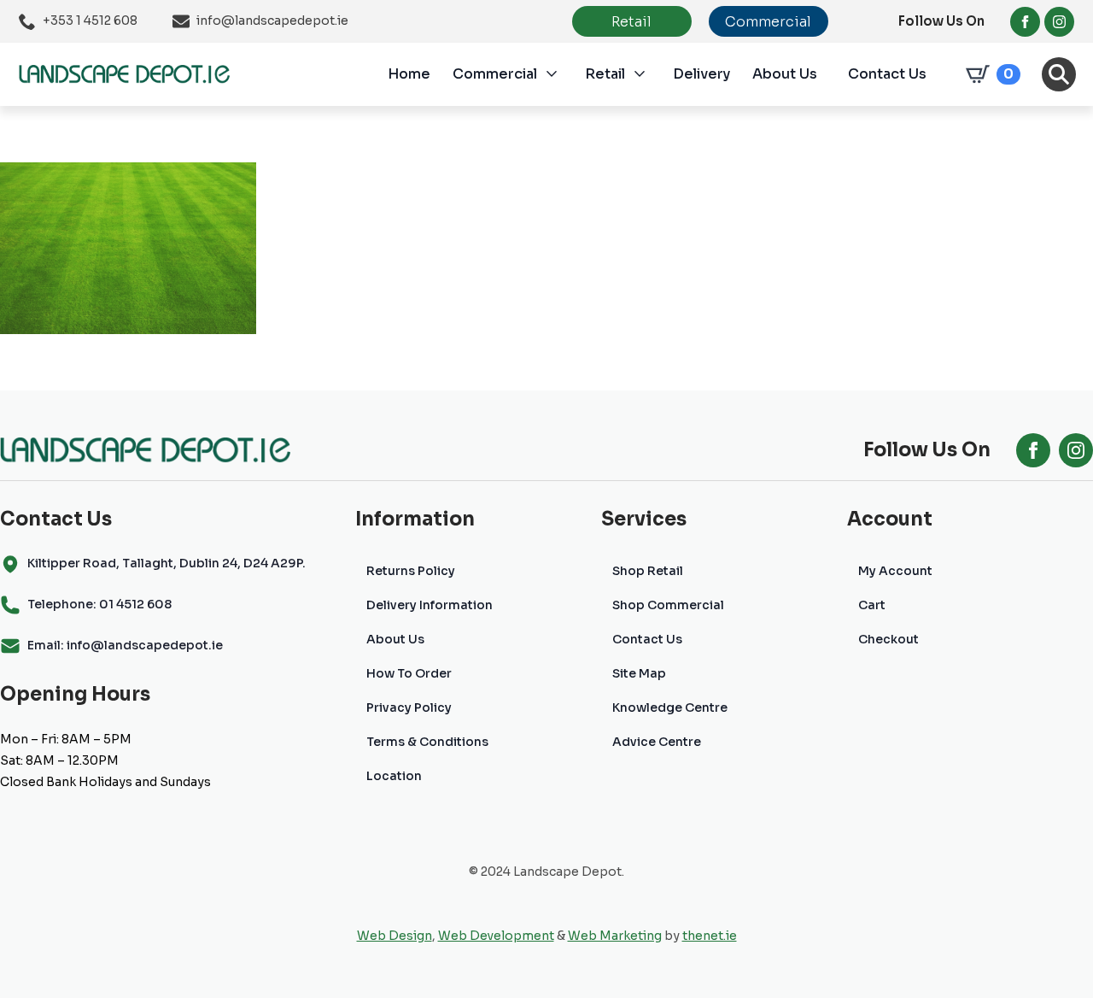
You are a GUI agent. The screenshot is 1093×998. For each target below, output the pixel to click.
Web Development (496, 935)
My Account (895, 570)
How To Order (409, 673)
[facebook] (1025, 22)
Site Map (639, 673)
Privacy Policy (409, 707)
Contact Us (887, 74)
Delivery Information (429, 605)
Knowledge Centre (670, 707)
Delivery (701, 74)
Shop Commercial (668, 605)
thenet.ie (709, 935)
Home (409, 74)
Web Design (394, 935)
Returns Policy (410, 570)
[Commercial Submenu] (561, 74)
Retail (605, 74)
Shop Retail (647, 570)
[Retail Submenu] (649, 74)
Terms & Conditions (427, 741)
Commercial (495, 74)
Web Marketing (615, 935)
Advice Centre (656, 741)
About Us (784, 74)
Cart (872, 605)
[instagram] (1059, 22)
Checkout (888, 639)
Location (394, 776)
